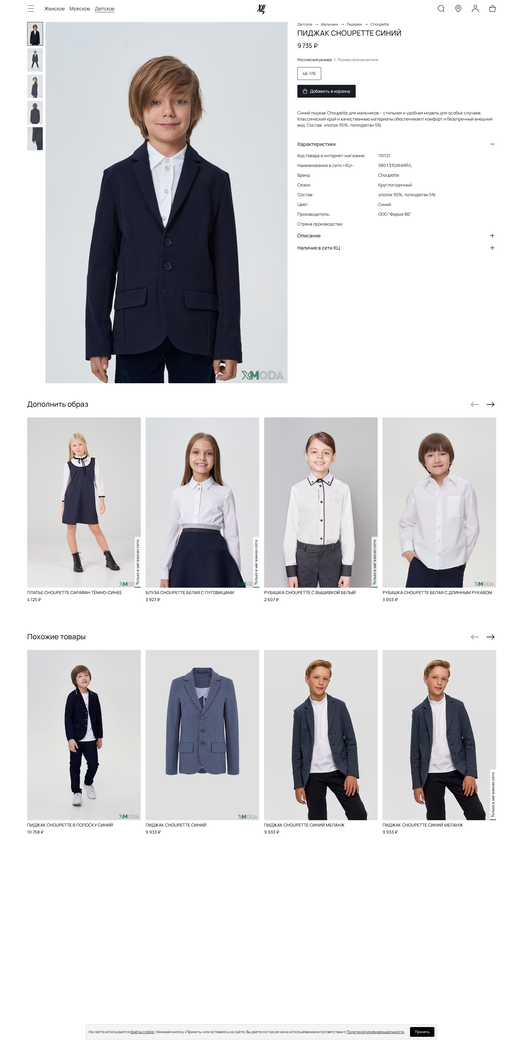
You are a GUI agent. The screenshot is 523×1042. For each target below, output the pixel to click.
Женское (54, 8)
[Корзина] (492, 10)
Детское (104, 8)
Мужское (80, 8)
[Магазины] (458, 10)
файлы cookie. (142, 1031)
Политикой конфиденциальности (375, 1031)
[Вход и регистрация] (475, 10)
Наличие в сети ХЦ (318, 247)
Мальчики (329, 24)
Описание (309, 235)
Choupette (380, 24)
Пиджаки (354, 24)
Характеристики (316, 144)
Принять (422, 1031)
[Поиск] (441, 10)
